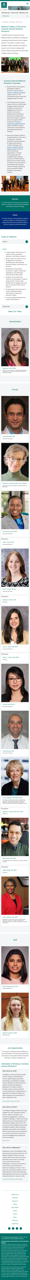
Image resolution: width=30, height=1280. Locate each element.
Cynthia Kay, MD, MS (9, 704)
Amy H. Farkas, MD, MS (9, 589)
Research (15, 1201)
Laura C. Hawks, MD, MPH (10, 646)
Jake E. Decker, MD (8, 542)
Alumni (15, 1210)
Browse (6, 16)
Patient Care (15, 1194)
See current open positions (11, 1101)
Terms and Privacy (6, 1238)
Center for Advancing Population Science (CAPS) (16, 124)
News (15, 1217)
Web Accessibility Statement (17, 1238)
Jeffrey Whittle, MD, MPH (10, 870)
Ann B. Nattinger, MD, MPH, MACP (12, 797)
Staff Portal (15, 1223)
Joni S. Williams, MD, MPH (10, 917)
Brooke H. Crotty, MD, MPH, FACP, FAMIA (14, 483)
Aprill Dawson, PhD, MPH (10, 531)
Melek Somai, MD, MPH (9, 858)
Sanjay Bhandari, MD (9, 436)
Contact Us (15, 1220)
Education (15, 1197)
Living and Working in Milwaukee (12, 1179)
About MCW (6, 1140)
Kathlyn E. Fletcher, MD (9, 600)
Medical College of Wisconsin (11, 1237)
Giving (15, 1204)
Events (15, 1214)
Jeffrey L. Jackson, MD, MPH (11, 657)
